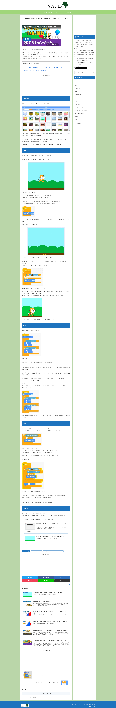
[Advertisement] (46, 85)
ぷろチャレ (77, 104)
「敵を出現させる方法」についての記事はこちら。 (35, 70)
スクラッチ (46, 551)
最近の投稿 (74, 704)
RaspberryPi (78, 94)
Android (76, 82)
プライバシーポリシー (81, 704)
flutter (76, 85)
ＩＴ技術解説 (78, 123)
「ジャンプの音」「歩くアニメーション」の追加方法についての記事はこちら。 (42, 67)
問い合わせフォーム (91, 704)
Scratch (33, 551)
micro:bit (77, 91)
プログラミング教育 (60, 551)
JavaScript (77, 88)
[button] (93, 72)
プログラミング (52, 551)
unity (76, 101)
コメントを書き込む (46, 693)
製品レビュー (78, 120)
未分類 (76, 116)
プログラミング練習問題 (81, 110)
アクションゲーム (39, 551)
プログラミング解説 (26, 551)
